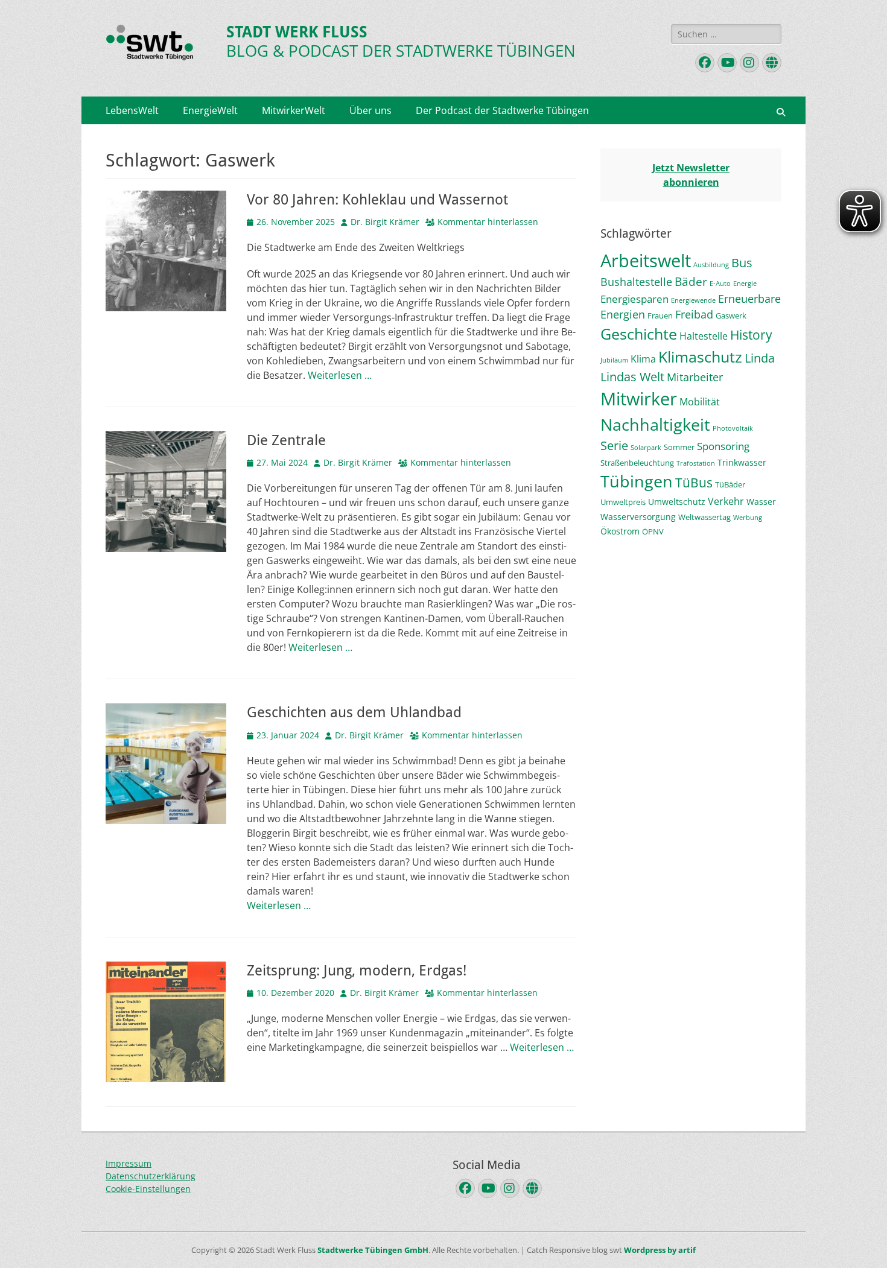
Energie (745, 283)
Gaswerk (731, 315)
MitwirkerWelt (293, 110)
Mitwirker (638, 399)
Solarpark (646, 447)
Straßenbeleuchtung (637, 462)
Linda (760, 358)
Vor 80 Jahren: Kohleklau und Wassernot (377, 199)
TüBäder (730, 484)
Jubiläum (614, 360)
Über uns (370, 110)
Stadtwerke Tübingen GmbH (372, 1249)
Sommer (679, 447)
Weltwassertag (704, 517)
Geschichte (638, 333)
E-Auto (720, 283)
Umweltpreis (623, 501)
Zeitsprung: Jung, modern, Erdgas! (356, 970)
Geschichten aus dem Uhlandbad (354, 712)
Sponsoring (723, 446)
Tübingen (636, 481)
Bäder (691, 282)
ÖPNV (653, 531)
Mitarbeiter (695, 377)
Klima (643, 359)
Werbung (747, 517)
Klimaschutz (700, 356)
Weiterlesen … (340, 375)
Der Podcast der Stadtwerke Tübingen (502, 110)
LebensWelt (132, 110)
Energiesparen (634, 299)
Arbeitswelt (645, 260)
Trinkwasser (741, 462)
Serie (614, 445)
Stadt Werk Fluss (296, 32)
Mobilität (699, 401)
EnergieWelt (210, 110)
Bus (741, 263)
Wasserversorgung (638, 516)
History (751, 334)
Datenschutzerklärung (151, 1176)
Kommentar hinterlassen (487, 221)
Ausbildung (711, 265)
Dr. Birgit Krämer (385, 221)
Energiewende (693, 300)
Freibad (694, 314)
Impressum (128, 1163)
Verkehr (726, 501)
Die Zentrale (286, 440)
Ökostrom (620, 531)
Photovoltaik (733, 428)
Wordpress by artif (660, 1249)
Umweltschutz (676, 501)
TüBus (694, 482)
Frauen (660, 315)
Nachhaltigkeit (655, 424)
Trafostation (695, 463)
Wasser (761, 501)
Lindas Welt (632, 377)
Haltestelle (703, 336)
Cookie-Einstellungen (148, 1188)
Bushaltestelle (636, 281)
